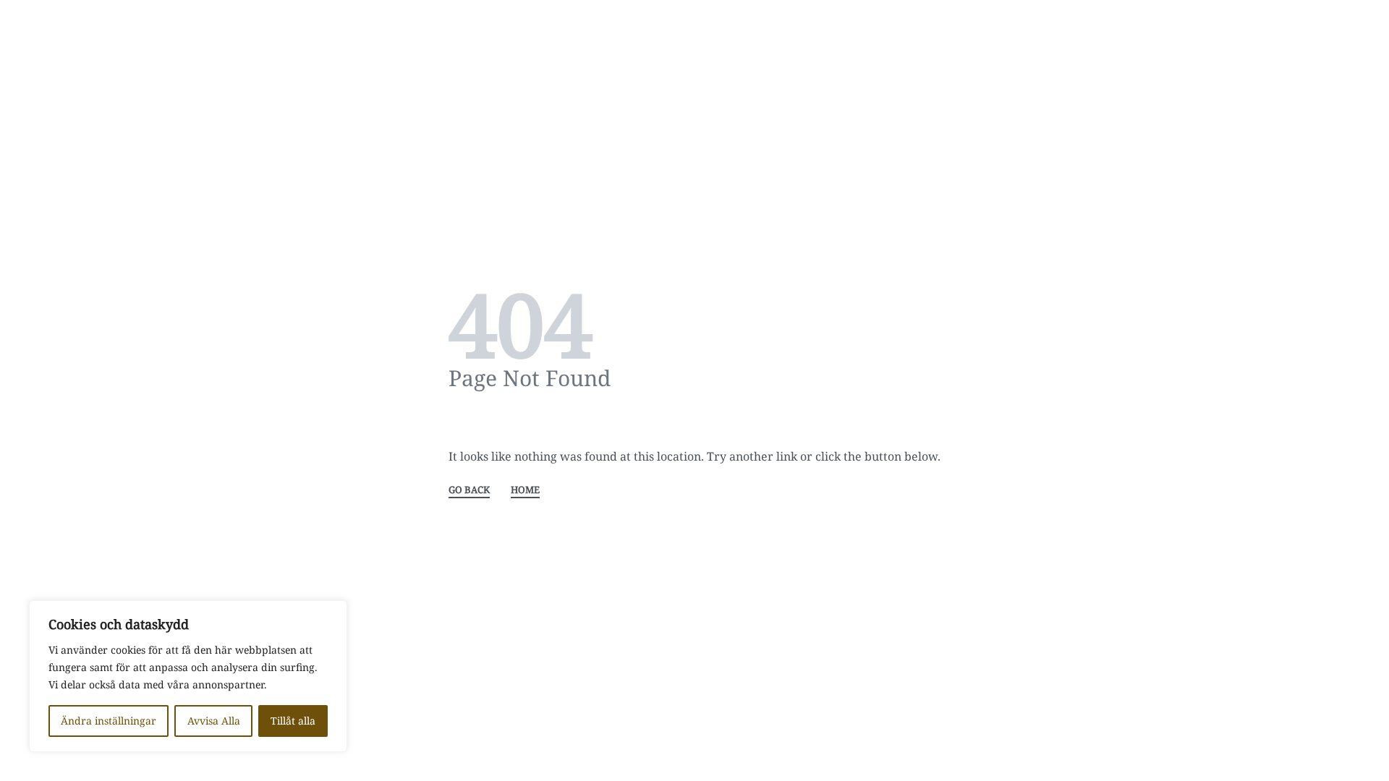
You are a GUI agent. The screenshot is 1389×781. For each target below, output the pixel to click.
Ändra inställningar (108, 720)
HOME (525, 490)
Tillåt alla (293, 720)
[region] (188, 676)
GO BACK (469, 490)
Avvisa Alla (213, 720)
